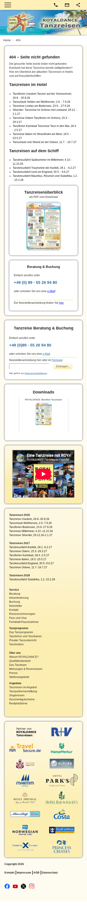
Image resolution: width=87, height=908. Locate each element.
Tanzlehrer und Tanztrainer (25, 636)
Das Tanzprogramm (21, 632)
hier (61, 302)
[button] (78, 5)
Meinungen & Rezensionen (25, 669)
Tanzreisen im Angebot (23, 687)
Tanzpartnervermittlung (23, 691)
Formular (57, 360)
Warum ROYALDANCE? (24, 656)
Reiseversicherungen (22, 613)
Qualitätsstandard (20, 660)
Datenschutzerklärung (36, 373)
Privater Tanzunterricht (22, 640)
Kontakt (13, 609)
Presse (13, 673)
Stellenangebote (19, 677)
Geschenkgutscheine (22, 699)
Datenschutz (50, 872)
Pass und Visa (18, 618)
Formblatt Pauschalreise (24, 622)
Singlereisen (17, 695)
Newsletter (15, 605)
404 (18, 40)
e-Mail (51, 291)
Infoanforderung (19, 597)
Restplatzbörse (18, 703)
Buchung (14, 601)
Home (7, 40)
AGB (36, 872)
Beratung (14, 593)
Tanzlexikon (16, 644)
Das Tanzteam (18, 665)
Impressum (24, 872)
